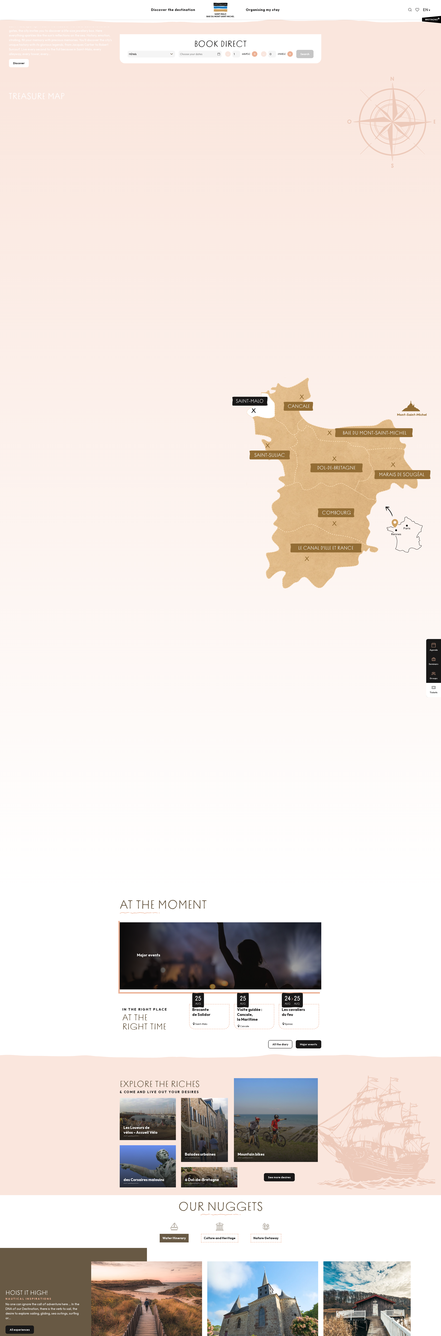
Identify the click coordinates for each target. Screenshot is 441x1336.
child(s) (282, 53)
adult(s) (246, 53)
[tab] (174, 1232)
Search (304, 54)
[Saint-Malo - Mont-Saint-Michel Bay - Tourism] (220, 10)
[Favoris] (418, 9)
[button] (410, 10)
